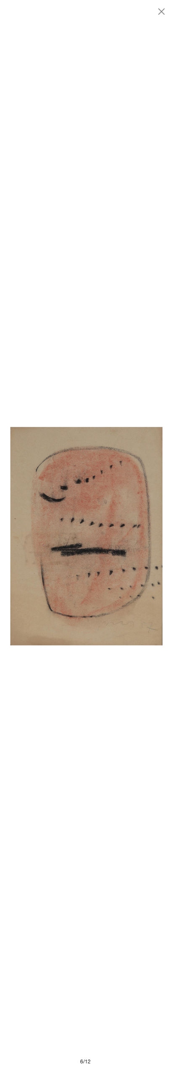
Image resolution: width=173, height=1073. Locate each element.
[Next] (125, 536)
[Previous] (47, 536)
